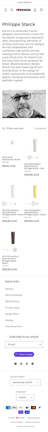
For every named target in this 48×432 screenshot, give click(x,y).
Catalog (9, 320)
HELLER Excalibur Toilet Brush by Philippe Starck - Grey (34, 166)
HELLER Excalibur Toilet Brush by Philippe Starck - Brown (10, 259)
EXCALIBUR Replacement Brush (11, 158)
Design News (11, 314)
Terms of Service (13, 295)
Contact (9, 289)
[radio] (26, 157)
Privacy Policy (12, 307)
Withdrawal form (14, 326)
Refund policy (34, 418)
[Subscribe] (40, 344)
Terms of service (33, 422)
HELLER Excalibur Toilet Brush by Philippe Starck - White (12, 212)
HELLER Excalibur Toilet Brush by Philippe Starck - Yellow (35, 212)
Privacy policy (17, 422)
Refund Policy (12, 301)
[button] (6, 10)
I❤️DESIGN (20, 418)
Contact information (25, 426)
